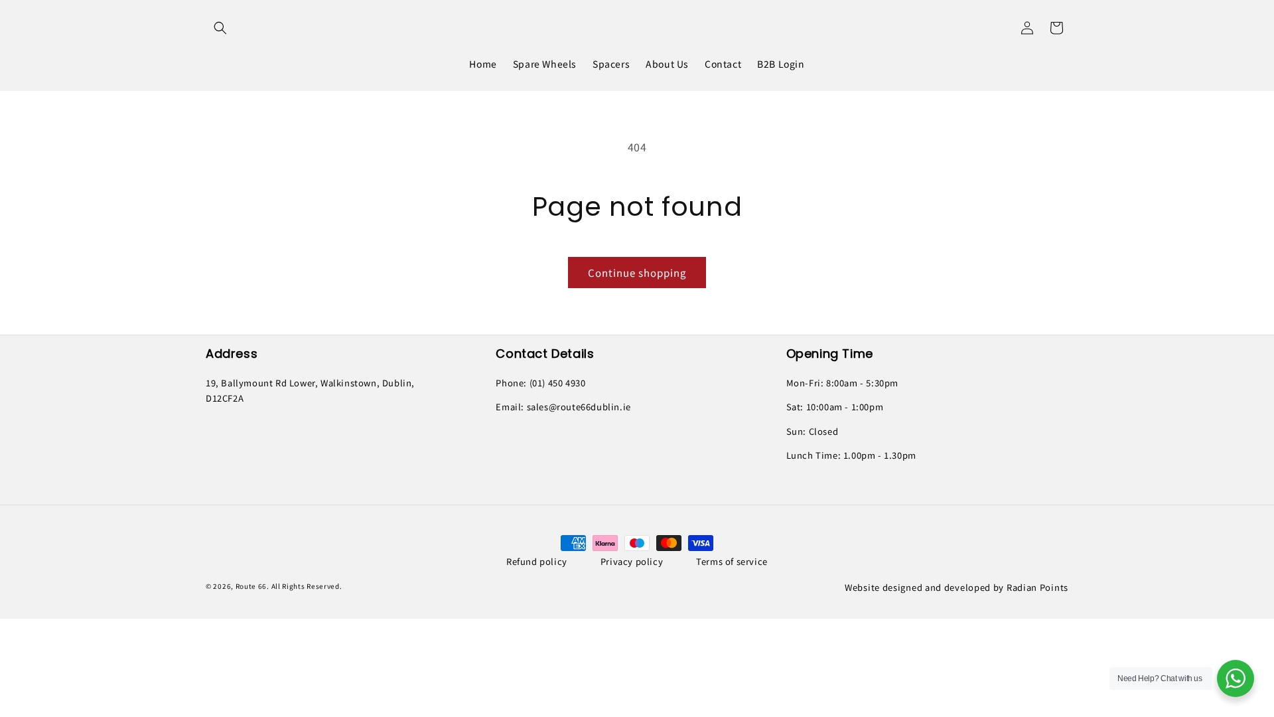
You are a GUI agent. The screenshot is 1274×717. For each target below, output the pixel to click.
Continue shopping (637, 272)
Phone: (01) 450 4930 (540, 382)
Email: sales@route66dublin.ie (563, 406)
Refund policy (536, 561)
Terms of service (732, 561)
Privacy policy (632, 561)
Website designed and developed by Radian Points (956, 587)
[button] (220, 27)
